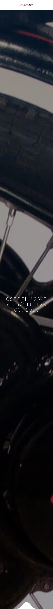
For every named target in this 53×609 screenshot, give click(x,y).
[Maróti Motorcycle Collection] (26, 5)
